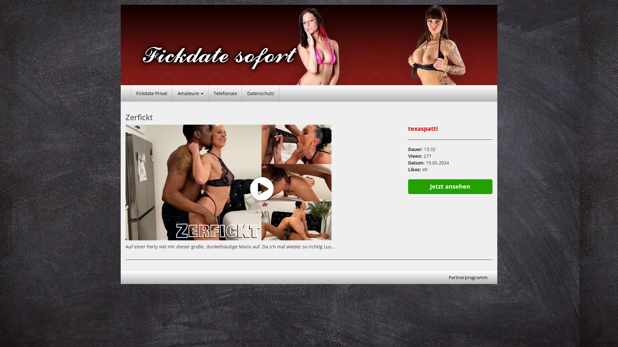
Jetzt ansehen (450, 186)
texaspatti (423, 128)
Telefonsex (225, 93)
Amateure (189, 93)
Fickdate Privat (151, 93)
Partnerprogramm (468, 277)
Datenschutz (260, 93)
